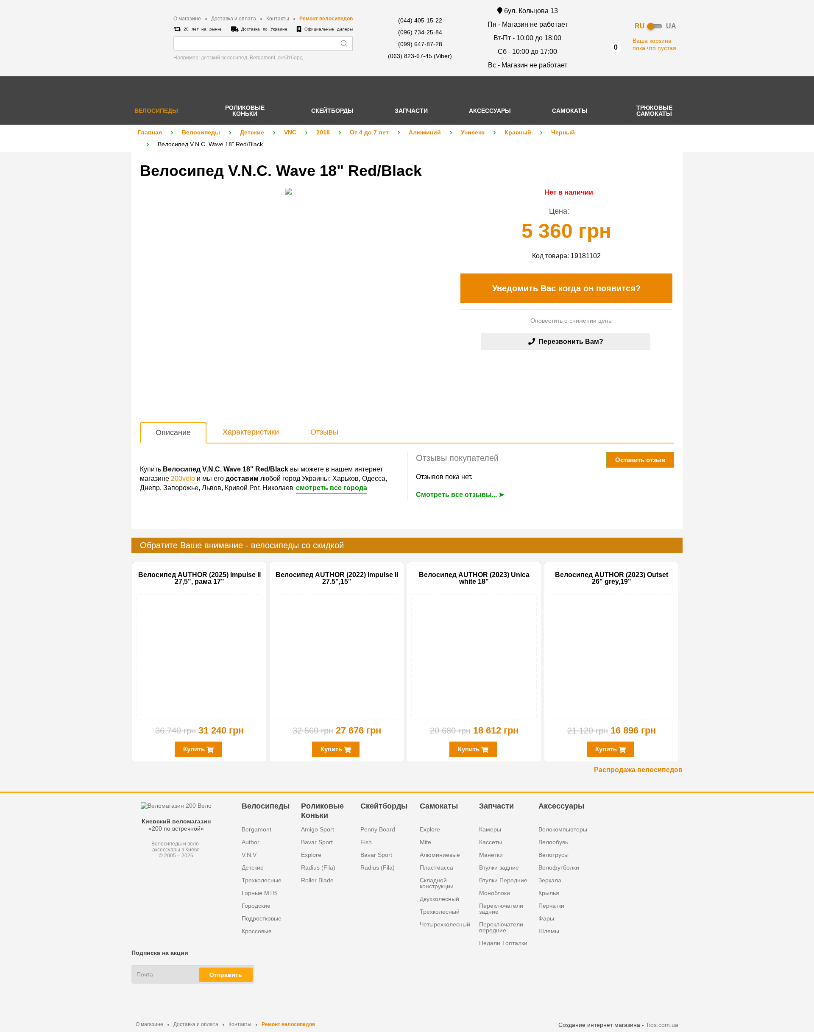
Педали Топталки (503, 943)
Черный (563, 132)
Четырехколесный (445, 924)
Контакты (277, 18)
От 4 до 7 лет (369, 132)
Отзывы (324, 432)
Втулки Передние (503, 880)
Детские (252, 132)
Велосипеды (201, 132)
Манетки (491, 854)
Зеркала (549, 880)
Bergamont (256, 829)
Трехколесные (262, 880)
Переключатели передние (501, 927)
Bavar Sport (317, 842)
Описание (173, 432)
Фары (546, 918)
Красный (518, 132)
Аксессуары (561, 806)
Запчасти (496, 806)
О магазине (187, 18)
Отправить (225, 974)
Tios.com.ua (662, 1024)
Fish (366, 842)
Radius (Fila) (318, 867)
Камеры (490, 829)
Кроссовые (257, 931)
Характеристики (251, 432)
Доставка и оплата (233, 18)
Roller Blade (317, 880)
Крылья (548, 893)
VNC (290, 132)
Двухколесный (439, 898)
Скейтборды (383, 806)
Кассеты (490, 842)
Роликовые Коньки (322, 810)
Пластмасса (436, 867)
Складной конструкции (437, 883)
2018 (323, 132)
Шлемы (548, 931)
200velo (183, 478)
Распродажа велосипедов (638, 769)
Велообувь (553, 842)
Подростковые (262, 918)
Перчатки (551, 905)
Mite (425, 842)
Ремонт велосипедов (326, 18)
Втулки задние (499, 867)
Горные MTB (259, 893)
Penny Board (377, 829)
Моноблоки (494, 893)
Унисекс (473, 132)
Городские (256, 905)
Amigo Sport (317, 829)
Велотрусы (553, 854)
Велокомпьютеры (562, 829)
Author (250, 842)
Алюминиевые (440, 854)
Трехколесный (440, 911)
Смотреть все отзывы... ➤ (460, 494)
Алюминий (425, 132)
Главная (150, 132)
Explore (311, 854)
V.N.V (249, 854)
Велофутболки (558, 867)
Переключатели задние (501, 908)
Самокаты (439, 806)
